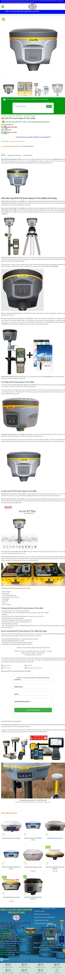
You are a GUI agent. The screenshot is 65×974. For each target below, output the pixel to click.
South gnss (17, 639)
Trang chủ (4, 116)
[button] (2, 6)
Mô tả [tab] (3, 155)
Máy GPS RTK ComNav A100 (33, 867)
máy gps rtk (7, 141)
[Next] (61, 49)
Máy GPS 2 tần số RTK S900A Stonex (33, 839)
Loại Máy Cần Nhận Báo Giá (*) (22, 701)
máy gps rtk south (15, 141)
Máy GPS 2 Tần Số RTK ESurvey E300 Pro (55, 867)
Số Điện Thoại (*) (18, 687)
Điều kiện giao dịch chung (41, 914)
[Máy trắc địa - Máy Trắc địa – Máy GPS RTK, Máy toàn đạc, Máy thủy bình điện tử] (32, 7)
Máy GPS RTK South (29, 116)
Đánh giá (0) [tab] (27, 155)
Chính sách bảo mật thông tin (43, 923)
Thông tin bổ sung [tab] (14, 155)
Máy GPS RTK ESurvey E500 (11, 897)
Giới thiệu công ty (39, 911)
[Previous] (4, 49)
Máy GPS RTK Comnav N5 (55, 838)
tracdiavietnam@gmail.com (13, 941)
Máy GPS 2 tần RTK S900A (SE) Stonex (11, 867)
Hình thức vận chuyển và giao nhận (44, 917)
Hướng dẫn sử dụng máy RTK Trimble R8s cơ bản (33, 800)
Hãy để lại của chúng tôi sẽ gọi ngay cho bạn (27, 99)
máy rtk (23, 141)
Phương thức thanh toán (41, 920)
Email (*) (16, 694)
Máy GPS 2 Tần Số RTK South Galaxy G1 (33, 898)
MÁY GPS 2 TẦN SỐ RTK (15, 116)
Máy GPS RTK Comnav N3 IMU (11, 838)
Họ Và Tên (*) (17, 679)
